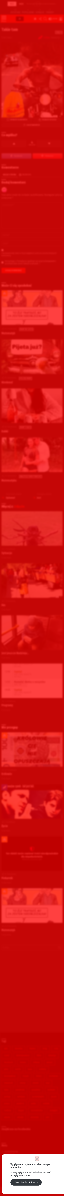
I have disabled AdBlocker (26, 1182)
